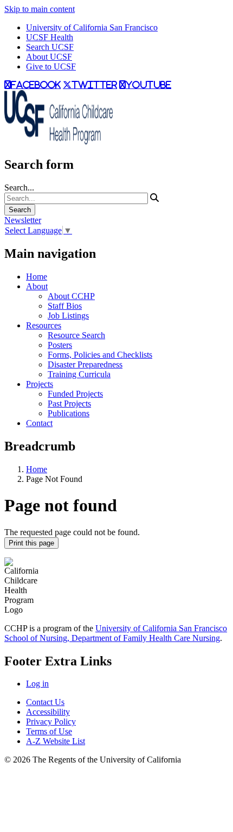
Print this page (31, 543)
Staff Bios (65, 305)
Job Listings (68, 315)
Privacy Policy (51, 721)
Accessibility (48, 711)
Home (36, 276)
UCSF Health (49, 37)
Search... (19, 187)
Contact (39, 423)
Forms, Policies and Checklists (100, 354)
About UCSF (49, 56)
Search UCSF (50, 47)
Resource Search (76, 335)
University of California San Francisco (92, 27)
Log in (37, 683)
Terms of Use (49, 731)
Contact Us (45, 702)
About (37, 286)
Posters (60, 345)
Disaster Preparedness (85, 364)
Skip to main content (39, 9)
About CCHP (71, 296)
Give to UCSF (51, 66)
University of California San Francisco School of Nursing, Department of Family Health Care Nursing (115, 633)
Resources (43, 325)
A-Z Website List (55, 741)
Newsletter (22, 220)
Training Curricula (79, 374)
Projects (39, 384)
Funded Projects (75, 393)
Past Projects (69, 403)
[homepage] (58, 141)
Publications (68, 413)
